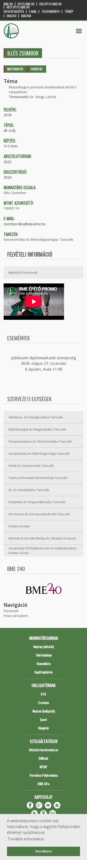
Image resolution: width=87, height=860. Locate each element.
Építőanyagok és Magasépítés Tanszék (37, 429)
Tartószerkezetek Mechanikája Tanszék (37, 478)
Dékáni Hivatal (19, 526)
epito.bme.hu (26, 4)
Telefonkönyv (51, 11)
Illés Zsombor (15, 192)
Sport (43, 719)
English (11, 15)
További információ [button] (26, 839)
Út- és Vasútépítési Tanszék (28, 490)
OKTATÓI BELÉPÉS (14, 11)
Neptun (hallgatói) (43, 710)
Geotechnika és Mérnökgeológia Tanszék (38, 239)
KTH (43, 693)
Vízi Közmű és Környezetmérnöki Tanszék (39, 514)
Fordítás (37, 69)
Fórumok (11, 611)
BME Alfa (43, 783)
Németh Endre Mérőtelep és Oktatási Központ (42, 538)
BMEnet (43, 758)
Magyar (26, 15)
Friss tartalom (16, 615)
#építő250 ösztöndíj (22, 272)
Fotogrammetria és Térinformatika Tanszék (40, 441)
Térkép (69, 11)
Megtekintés (15, 69)
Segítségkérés (43, 671)
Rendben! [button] (44, 851)
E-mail (33, 11)
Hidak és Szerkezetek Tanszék (31, 465)
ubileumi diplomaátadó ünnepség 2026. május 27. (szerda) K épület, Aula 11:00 (44, 363)
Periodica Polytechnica (43, 775)
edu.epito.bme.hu (50, 4)
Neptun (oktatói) (43, 646)
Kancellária (44, 663)
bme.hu (8, 4)
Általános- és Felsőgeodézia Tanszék (35, 417)
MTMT (43, 766)
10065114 (11, 208)
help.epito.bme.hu (18, 7)
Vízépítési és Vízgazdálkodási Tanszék (36, 502)
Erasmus (43, 702)
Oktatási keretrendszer (43, 749)
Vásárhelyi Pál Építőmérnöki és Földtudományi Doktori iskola (42, 550)
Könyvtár (43, 727)
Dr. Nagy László (43, 96)
